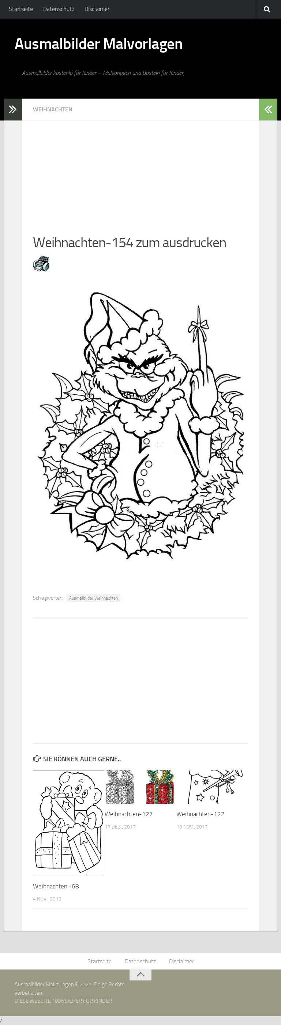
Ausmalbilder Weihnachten (93, 598)
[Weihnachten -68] (68, 823)
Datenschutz (58, 8)
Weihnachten (52, 109)
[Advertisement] (140, 172)
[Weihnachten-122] (212, 787)
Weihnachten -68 (56, 886)
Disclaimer (97, 8)
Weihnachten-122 (200, 814)
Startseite (21, 8)
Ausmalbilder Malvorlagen (99, 44)
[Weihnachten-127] (140, 787)
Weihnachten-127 (129, 814)
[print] (41, 269)
